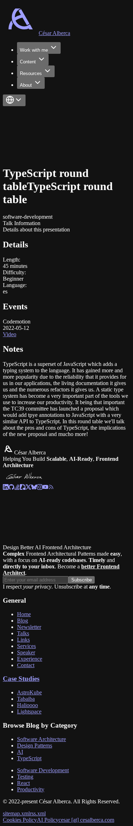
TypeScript (29, 758)
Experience (29, 659)
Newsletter (29, 627)
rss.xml (38, 813)
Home (24, 614)
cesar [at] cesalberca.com (86, 820)
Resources (31, 73)
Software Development (43, 770)
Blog (22, 621)
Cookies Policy (20, 820)
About (26, 85)
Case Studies (21, 678)
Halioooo (27, 705)
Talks (23, 633)
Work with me (34, 50)
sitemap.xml (16, 813)
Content (28, 61)
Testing (25, 777)
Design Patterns (34, 745)
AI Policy (48, 820)
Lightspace (29, 712)
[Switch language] (14, 100)
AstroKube (29, 692)
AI (20, 752)
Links (23, 640)
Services (26, 646)
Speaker (26, 652)
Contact (25, 665)
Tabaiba (26, 699)
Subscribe (81, 580)
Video (9, 334)
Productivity (30, 789)
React (23, 783)
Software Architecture (41, 739)
